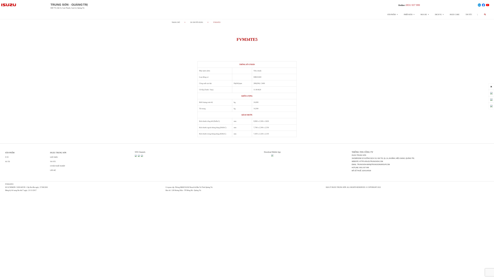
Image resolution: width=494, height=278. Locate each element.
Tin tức (469, 14)
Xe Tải (7, 161)
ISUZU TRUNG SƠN (58, 153)
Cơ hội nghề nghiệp (57, 166)
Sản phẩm (9, 153)
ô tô (6, 157)
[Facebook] (483, 5)
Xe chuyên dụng (196, 22)
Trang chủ (176, 22)
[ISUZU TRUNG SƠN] (8, 5)
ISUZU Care (454, 14)
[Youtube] (487, 5)
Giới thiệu (54, 157)
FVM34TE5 (9, 184)
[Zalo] (479, 5)
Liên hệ (53, 170)
